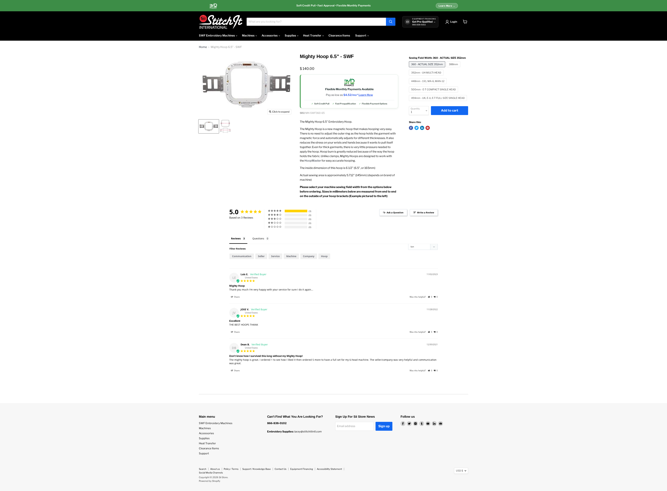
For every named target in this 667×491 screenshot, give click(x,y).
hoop (324, 256)
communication (241, 256)
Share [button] (236, 296)
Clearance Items (339, 35)
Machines (248, 35)
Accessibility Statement (329, 469)
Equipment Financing (301, 469)
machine (291, 256)
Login (453, 21)
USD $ (459, 470)
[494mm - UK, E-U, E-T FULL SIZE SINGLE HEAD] (438, 101)
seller (261, 256)
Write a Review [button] (425, 212)
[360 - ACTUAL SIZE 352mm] (427, 68)
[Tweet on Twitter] (416, 128)
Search (202, 469)
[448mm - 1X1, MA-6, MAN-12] (428, 85)
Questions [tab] (258, 238)
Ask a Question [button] (395, 212)
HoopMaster (312, 160)
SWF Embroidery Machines (217, 35)
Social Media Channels (211, 472)
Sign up (384, 426)
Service (275, 256)
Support (361, 35)
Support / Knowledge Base (256, 469)
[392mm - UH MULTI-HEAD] (426, 76)
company (308, 256)
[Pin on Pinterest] (428, 128)
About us (215, 469)
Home (203, 47)
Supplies (291, 35)
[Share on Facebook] (411, 128)
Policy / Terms (231, 469)
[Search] (390, 22)
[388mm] (454, 68)
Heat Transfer (312, 35)
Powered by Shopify (209, 481)
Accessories (270, 35)
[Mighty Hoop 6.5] (209, 126)
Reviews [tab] (236, 238)
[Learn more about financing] (333, 5)
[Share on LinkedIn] (422, 128)
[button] (430, 296)
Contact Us (280, 469)
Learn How (366, 95)
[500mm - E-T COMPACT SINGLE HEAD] (434, 93)
